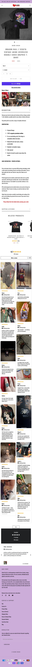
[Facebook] (2, 595)
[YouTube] (12, 595)
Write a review (14, 258)
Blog (3, 624)
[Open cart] (30, 5)
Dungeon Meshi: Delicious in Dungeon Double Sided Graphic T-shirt (16, 237)
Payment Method (5, 619)
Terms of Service (5, 611)
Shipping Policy (5, 614)
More (16, 527)
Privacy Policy (4, 609)
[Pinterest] (9, 595)
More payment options (16, 87)
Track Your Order (5, 622)
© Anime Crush (16, 652)
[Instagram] (5, 595)
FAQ (2, 604)
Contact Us (4, 606)
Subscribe (7, 644)
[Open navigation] (2, 5)
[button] (16, 110)
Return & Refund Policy (6, 617)
